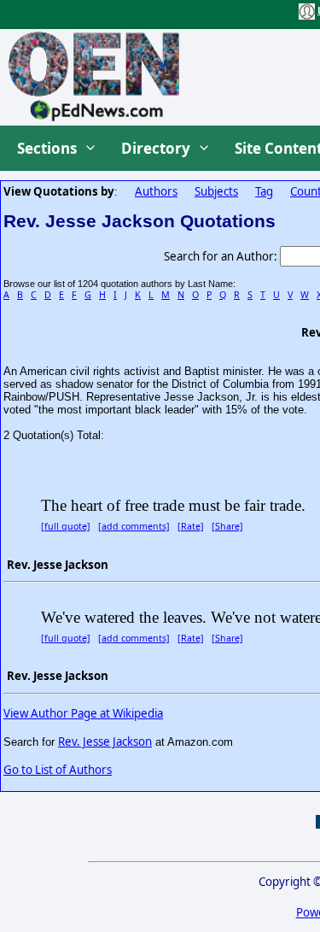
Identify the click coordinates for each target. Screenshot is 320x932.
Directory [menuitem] (155, 148)
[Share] (227, 526)
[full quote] (65, 526)
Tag (264, 191)
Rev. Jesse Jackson (105, 741)
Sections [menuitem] (47, 148)
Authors (156, 191)
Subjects (216, 191)
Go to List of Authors (57, 769)
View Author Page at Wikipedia (83, 713)
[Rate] (190, 526)
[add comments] (134, 526)
